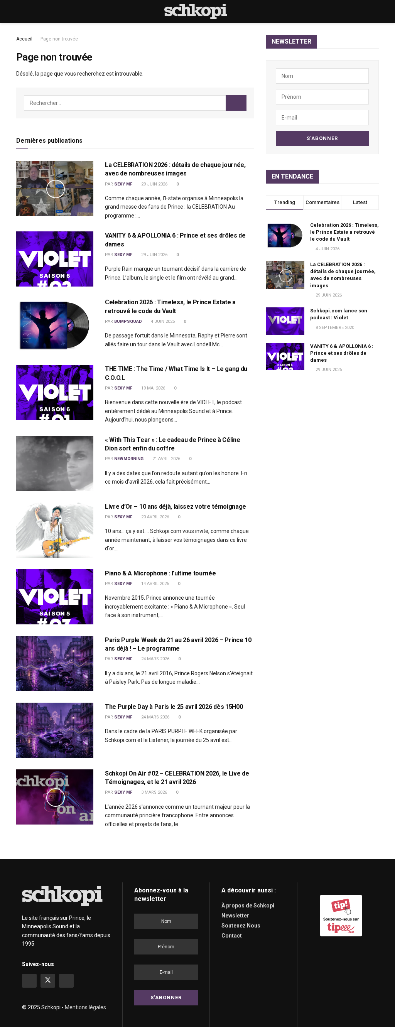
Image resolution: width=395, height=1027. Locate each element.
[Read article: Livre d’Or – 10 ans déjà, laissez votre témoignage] (54, 530)
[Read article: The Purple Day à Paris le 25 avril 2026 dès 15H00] (54, 730)
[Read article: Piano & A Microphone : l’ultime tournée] (54, 596)
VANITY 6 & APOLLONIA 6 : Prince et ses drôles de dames (341, 353)
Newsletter (235, 915)
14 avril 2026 (154, 583)
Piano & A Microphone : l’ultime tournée (160, 573)
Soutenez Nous (240, 925)
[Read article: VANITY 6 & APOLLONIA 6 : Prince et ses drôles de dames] (54, 259)
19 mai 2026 (152, 388)
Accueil (24, 39)
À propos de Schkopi (247, 905)
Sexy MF (123, 184)
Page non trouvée (59, 39)
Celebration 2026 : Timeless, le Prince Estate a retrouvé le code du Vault (344, 232)
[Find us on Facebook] (29, 981)
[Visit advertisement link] (341, 915)
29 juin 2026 (153, 184)
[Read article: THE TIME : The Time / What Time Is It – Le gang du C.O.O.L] (54, 392)
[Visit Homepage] (197, 11)
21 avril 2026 (165, 458)
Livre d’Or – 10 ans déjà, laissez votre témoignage (175, 506)
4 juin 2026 (162, 321)
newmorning (128, 458)
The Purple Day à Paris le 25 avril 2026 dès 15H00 (174, 706)
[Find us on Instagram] (66, 981)
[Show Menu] (19, 11)
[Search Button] (375, 11)
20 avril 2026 (154, 516)
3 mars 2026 (153, 792)
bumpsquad (128, 321)
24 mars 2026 (154, 658)
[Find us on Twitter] (48, 981)
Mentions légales (85, 1007)
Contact (231, 936)
